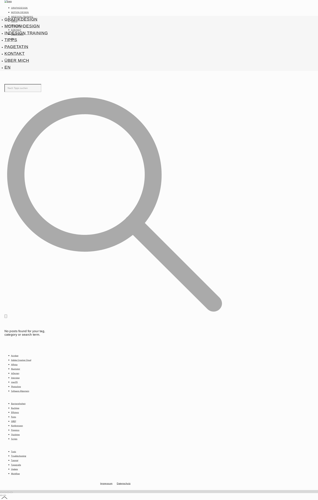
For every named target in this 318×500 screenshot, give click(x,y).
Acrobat (14, 355)
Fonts (13, 416)
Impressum (106, 483)
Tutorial (14, 460)
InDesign (15, 373)
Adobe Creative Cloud (21, 360)
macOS (14, 382)
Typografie (16, 464)
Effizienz (15, 412)
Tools (13, 451)
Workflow (15, 473)
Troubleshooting (18, 455)
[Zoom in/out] (11, 492)
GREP (13, 421)
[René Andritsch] (8, 1)
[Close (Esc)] (1, 492)
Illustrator (15, 368)
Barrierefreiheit (18, 403)
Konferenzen (17, 425)
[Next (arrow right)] (4, 495)
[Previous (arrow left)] (1, 495)
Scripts (14, 438)
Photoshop (16, 386)
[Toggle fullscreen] (8, 492)
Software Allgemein (20, 391)
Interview (15, 377)
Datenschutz (124, 483)
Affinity (14, 364)
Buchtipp (15, 408)
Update (14, 469)
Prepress (15, 430)
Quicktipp (15, 434)
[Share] (4, 492)
